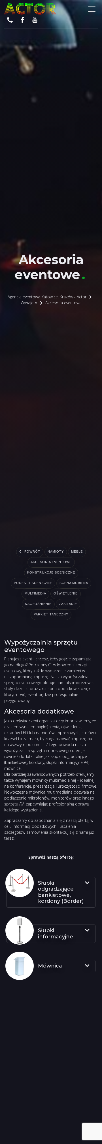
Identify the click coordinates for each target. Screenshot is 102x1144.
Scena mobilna (34, 594)
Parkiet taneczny (66, 615)
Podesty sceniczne (51, 583)
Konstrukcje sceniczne (51, 573)
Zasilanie (25, 615)
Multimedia (72, 594)
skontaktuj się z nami (68, 832)
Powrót (29, 552)
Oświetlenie (31, 604)
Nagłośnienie (69, 604)
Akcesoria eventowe (51, 562)
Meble (81, 552)
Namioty (56, 552)
